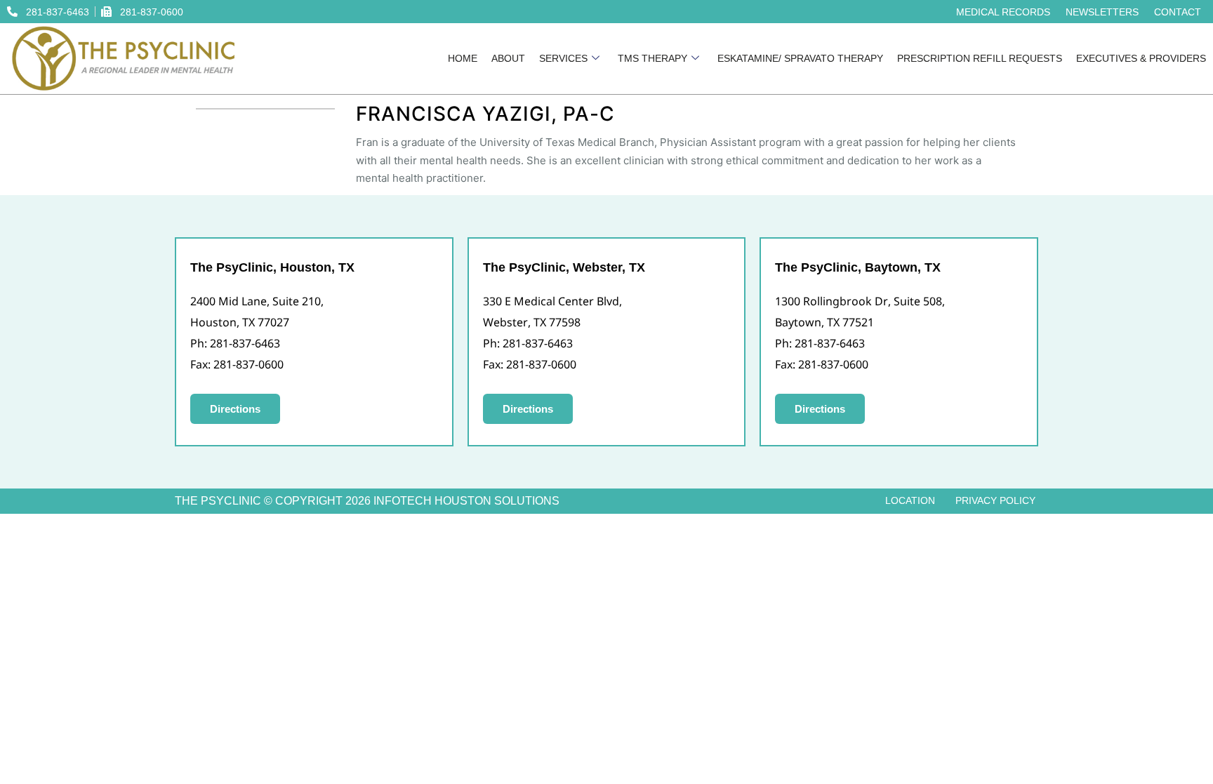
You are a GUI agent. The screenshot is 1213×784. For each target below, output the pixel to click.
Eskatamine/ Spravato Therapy (800, 58)
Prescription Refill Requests (979, 58)
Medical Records (1003, 12)
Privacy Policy (995, 500)
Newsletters (1102, 12)
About (508, 58)
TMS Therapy (652, 58)
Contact (1177, 12)
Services (563, 58)
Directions (235, 409)
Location (910, 500)
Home (462, 58)
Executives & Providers (1141, 58)
